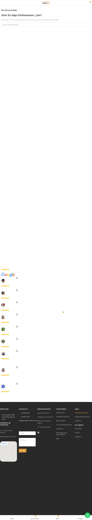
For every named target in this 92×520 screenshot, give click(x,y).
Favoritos (78, 436)
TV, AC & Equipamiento (64, 425)
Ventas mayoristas (81, 413)
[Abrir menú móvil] (2, 2)
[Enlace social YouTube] (24, 424)
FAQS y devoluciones (82, 417)
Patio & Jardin (60, 421)
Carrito (77, 432)
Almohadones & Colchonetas (61, 433)
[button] (87, 515)
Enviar (22, 450)
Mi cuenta (78, 428)
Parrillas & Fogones (62, 417)
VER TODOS (60, 413)
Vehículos (59, 429)
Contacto (78, 421)
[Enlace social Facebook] (20, 424)
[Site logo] (46, 2)
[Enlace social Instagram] (22, 424)
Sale (57, 438)
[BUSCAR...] (89, 25)
